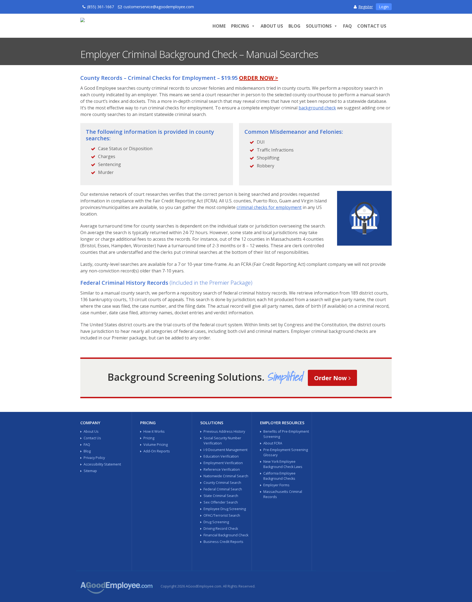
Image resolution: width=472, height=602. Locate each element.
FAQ (347, 26)
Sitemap (90, 471)
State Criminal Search (220, 495)
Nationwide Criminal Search (225, 476)
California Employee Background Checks (279, 476)
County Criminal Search (222, 482)
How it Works (154, 431)
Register (365, 6)
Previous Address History (224, 431)
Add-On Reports (156, 451)
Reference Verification (221, 469)
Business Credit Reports (223, 541)
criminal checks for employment (269, 207)
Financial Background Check (225, 535)
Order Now (331, 378)
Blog (294, 26)
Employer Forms (276, 485)
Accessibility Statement (102, 464)
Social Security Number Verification (222, 441)
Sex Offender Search (220, 502)
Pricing (240, 26)
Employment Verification (223, 463)
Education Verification (221, 456)
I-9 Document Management (225, 449)
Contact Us (371, 26)
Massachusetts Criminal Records (282, 494)
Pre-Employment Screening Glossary (285, 452)
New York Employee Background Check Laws (282, 464)
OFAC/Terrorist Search (221, 515)
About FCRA (272, 443)
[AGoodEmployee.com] (135, 24)
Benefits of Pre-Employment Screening (286, 434)
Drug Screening (216, 522)
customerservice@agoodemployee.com (158, 6)
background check (317, 108)
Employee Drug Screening (224, 509)
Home (219, 26)
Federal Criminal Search (222, 489)
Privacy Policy (94, 457)
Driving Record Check (220, 528)
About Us (272, 26)
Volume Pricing (155, 444)
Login (384, 6)
